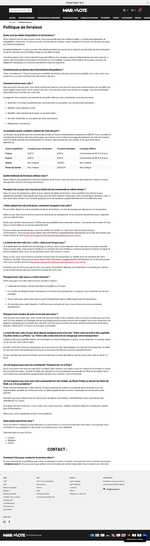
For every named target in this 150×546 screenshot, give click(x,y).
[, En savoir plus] (125, 10)
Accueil (12, 18)
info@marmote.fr (113, 489)
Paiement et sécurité (78, 494)
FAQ (38, 491)
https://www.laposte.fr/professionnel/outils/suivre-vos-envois (52, 235)
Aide (38, 477)
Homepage (12, 22)
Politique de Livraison (11, 497)
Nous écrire (41, 484)
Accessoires (127, 18)
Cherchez (29, 10)
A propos (72, 477)
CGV (5, 484)
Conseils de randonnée (46, 497)
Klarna (72, 491)
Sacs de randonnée (26, 18)
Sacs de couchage (70, 18)
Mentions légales (10, 488)
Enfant (138, 18)
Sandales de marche (89, 18)
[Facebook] (9, 522)
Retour (39, 488)
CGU (5, 481)
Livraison (73, 488)
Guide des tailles (43, 494)
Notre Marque (75, 484)
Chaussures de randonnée (48, 18)
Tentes (116, 18)
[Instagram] (4, 522)
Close (147, 2)
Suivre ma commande (45, 481)
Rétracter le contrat (135, 539)
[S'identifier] (133, 10)
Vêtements (105, 18)
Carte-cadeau (75, 481)
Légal (5, 477)
